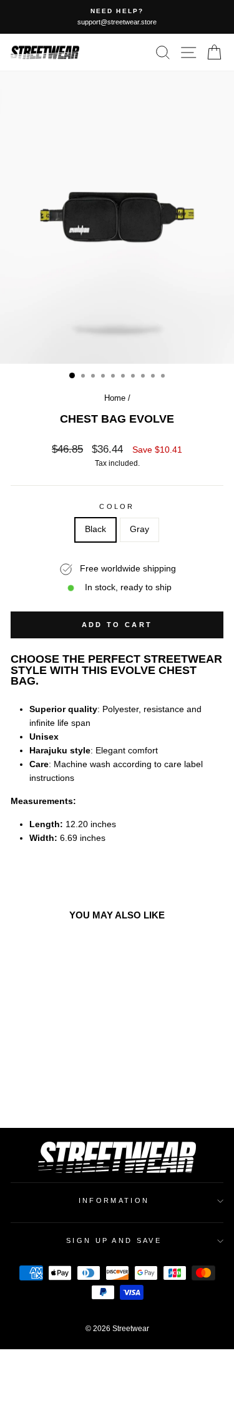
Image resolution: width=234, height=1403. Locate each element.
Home (114, 398)
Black (95, 529)
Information (114, 1200)
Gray (139, 529)
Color (117, 506)
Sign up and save (114, 1240)
